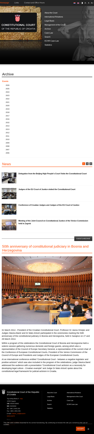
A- (85, 3)
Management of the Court (75, 396)
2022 (7, 99)
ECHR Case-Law (72, 404)
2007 (7, 150)
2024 (7, 92)
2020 (7, 105)
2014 (7, 126)
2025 (7, 89)
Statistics (50, 408)
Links (16, 3)
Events (5, 81)
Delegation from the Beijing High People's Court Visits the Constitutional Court (52, 174)
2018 (7, 112)
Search (49, 404)
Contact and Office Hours (34, 3)
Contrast (82, 3)
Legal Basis (50, 396)
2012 (7, 133)
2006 (7, 153)
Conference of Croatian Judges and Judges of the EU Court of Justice (48, 205)
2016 (7, 119)
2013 (7, 129)
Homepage (4, 3)
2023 (7, 95)
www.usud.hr (11, 416)
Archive (49, 400)
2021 (7, 102)
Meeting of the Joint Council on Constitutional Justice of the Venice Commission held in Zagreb (53, 222)
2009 (7, 143)
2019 (7, 109)
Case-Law (70, 400)
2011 (7, 136)
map (21, 398)
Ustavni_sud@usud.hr (18, 413)
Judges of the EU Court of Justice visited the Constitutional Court (46, 189)
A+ (92, 3)
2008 (7, 146)
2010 (7, 139)
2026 (7, 85)
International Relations (74, 393)
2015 (7, 122)
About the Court (52, 393)
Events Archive (83, 239)
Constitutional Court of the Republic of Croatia (18, 22)
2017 (7, 116)
